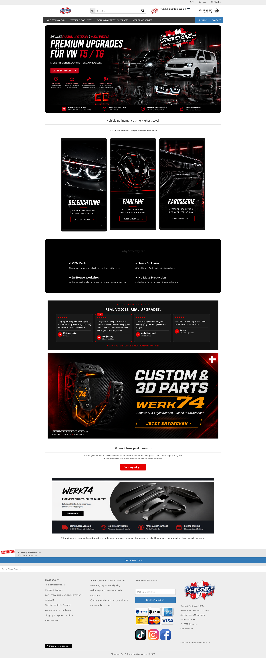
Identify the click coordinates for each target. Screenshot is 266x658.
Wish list (217, 2)
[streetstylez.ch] (65, 11)
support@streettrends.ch (198, 642)
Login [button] (203, 2)
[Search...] (143, 11)
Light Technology (55, 20)
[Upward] (257, 653)
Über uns (202, 20)
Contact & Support (53, 590)
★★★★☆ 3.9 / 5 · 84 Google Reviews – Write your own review (133, 345)
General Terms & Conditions (58, 610)
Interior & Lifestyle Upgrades (112, 20)
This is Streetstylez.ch (55, 584)
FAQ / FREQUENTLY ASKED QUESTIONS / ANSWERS (63, 597)
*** (188, 9)
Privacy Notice (51, 620)
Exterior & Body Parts (80, 20)
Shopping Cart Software (122, 654)
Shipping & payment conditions (59, 615)
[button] (192, 2)
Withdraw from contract (58, 646)
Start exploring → (133, 467)
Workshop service (142, 20)
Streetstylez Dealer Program (58, 605)
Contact (216, 20)
